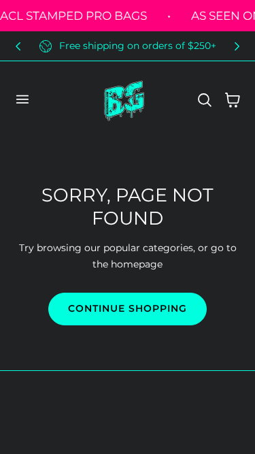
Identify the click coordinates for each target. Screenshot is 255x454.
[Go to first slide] (237, 46)
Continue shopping (127, 308)
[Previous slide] (18, 46)
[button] (22, 99)
